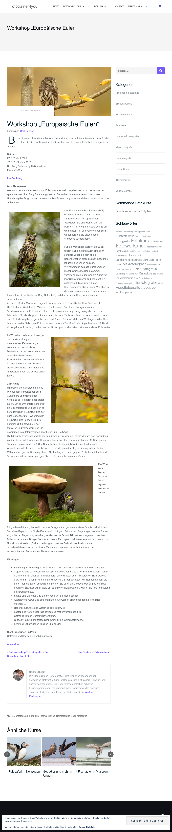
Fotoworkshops (72, 6)
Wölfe (129, 292)
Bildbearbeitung (124, 103)
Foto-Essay (146, 236)
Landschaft (135, 255)
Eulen (147, 231)
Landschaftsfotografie (127, 136)
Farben (138, 236)
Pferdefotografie (124, 278)
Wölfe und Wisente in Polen (92, 773)
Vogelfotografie (79, 715)
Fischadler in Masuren (58, 771)
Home (56, 6)
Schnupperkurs (122, 283)
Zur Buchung (14, 178)
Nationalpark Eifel (128, 269)
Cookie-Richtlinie (87, 826)
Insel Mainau (122, 251)
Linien (119, 264)
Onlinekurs (145, 273)
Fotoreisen (121, 125)
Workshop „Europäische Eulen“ (53, 123)
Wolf (154, 288)
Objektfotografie (122, 273)
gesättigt (150, 246)
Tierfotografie (63, 715)
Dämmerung (128, 231)
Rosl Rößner (27, 131)
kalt (131, 251)
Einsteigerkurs (139, 231)
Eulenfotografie (30, 110)
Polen (136, 278)
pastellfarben (158, 273)
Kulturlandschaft (122, 255)
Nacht (149, 264)
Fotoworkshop (47, 715)
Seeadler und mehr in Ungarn (23, 773)
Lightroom (154, 260)
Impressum (134, 6)
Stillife (130, 283)
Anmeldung (13, 644)
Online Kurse (123, 169)
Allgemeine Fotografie (127, 92)
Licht (145, 259)
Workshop (121, 292)
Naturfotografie (124, 158)
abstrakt (119, 231)
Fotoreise (156, 241)
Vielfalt (160, 283)
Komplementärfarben (141, 251)
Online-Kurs (133, 273)
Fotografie (123, 241)
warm (143, 288)
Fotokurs (34, 715)
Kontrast (154, 251)
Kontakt (119, 6)
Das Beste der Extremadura (93, 652)
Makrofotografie (124, 147)
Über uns (98, 6)
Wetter (148, 288)
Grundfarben (159, 246)
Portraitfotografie (145, 278)
